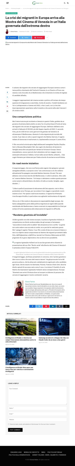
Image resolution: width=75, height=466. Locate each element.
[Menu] (7, 3)
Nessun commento (38, 31)
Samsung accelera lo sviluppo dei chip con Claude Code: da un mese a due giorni (54, 339)
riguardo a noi (16, 452)
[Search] (68, 3)
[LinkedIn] (7, 102)
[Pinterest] (7, 106)
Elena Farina (14, 31)
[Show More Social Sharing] (47, 37)
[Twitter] (7, 97)
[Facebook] (7, 92)
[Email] (7, 111)
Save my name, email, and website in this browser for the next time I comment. (32, 424)
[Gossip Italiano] (37, 3)
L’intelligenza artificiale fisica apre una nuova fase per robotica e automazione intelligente (19, 369)
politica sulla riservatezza (19, 455)
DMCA (43, 452)
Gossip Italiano (34, 459)
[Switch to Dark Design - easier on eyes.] (64, 3)
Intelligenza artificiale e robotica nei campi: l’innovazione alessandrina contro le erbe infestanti (20, 340)
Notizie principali (11, 13)
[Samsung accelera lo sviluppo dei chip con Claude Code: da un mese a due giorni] (54, 326)
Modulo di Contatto (31, 452)
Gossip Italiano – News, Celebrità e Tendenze (49, 455)
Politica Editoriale (55, 452)
